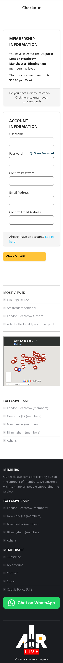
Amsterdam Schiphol (21, 308)
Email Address (19, 192)
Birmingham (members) (23, 432)
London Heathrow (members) (27, 408)
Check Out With (19, 257)
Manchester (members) (23, 424)
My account (15, 565)
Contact (12, 573)
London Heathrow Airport (25, 316)
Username (16, 134)
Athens (12, 440)
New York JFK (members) (24, 416)
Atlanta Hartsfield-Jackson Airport (30, 324)
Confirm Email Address (25, 212)
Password (16, 153)
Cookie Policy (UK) (19, 589)
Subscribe (14, 557)
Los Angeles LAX (18, 300)
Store (11, 581)
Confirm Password (22, 173)
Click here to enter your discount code (31, 99)
